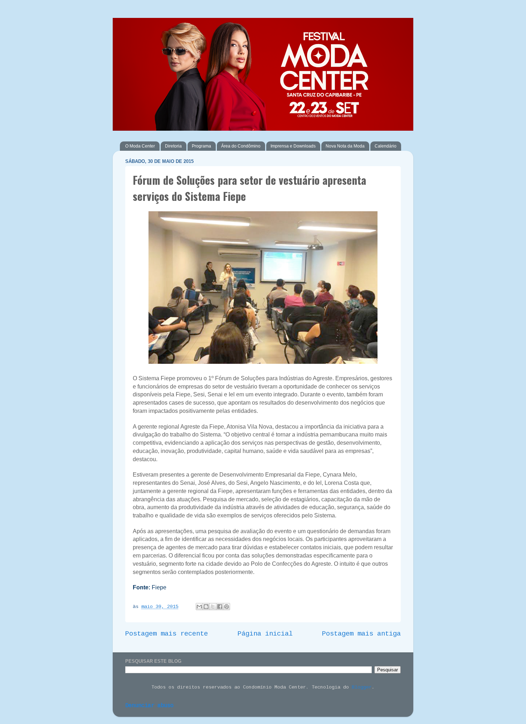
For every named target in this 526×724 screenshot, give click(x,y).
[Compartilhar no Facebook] (219, 606)
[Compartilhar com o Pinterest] (226, 606)
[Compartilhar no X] (212, 606)
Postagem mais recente (166, 634)
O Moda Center (140, 146)
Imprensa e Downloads (293, 146)
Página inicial (265, 634)
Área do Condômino (240, 146)
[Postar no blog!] (206, 606)
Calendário (385, 146)
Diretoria (173, 146)
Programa (201, 146)
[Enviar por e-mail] (199, 606)
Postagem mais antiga (361, 634)
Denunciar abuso (149, 706)
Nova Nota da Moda (345, 146)
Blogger (362, 687)
